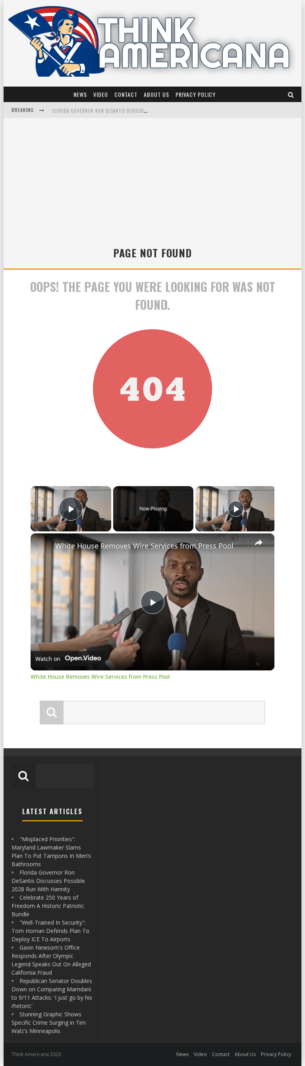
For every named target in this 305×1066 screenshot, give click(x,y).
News (80, 94)
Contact (125, 94)
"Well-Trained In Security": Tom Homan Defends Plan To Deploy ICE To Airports (50, 931)
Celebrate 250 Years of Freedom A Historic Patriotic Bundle (48, 906)
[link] (43, 546)
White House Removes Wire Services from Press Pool (144, 545)
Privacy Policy (196, 94)
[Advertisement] (152, 177)
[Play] (236, 509)
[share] (258, 542)
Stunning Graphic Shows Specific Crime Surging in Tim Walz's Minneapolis (49, 1022)
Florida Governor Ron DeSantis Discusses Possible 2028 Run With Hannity (138, 111)
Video (100, 94)
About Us (156, 94)
